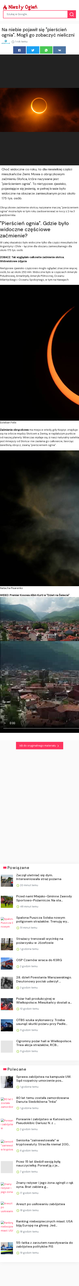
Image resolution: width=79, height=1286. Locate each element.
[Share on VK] (59, 50)
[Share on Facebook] (19, 50)
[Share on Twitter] (33, 50)
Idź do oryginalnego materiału (38, 745)
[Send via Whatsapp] (46, 50)
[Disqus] (39, 804)
